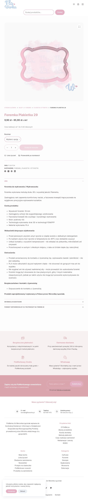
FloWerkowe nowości (23, 468)
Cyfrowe (65, 455)
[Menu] (83, 4)
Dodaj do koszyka (31, 147)
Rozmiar (7, 134)
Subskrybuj (76, 384)
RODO (65, 443)
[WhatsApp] (51, 488)
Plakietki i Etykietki (30, 168)
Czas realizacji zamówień (65, 438)
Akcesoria (65, 465)
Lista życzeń (23, 458)
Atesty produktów (65, 430)
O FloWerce (65, 427)
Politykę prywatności (63, 390)
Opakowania (65, 463)
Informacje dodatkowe (13, 302)
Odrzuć (22, 491)
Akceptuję (11, 491)
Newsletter (23, 463)
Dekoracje (65, 468)
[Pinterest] (11, 171)
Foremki (17, 168)
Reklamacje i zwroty (65, 440)
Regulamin (48, 495)
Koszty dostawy (65, 433)
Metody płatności (65, 435)
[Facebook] (5, 171)
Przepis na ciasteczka (23, 465)
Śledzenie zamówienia (22, 460)
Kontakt (57, 495)
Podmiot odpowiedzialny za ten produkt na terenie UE (24, 307)
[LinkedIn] (15, 171)
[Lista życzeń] (74, 4)
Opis (5, 181)
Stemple (65, 460)
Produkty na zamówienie (23, 471)
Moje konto (23, 455)
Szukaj (59, 12)
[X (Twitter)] (8, 171)
